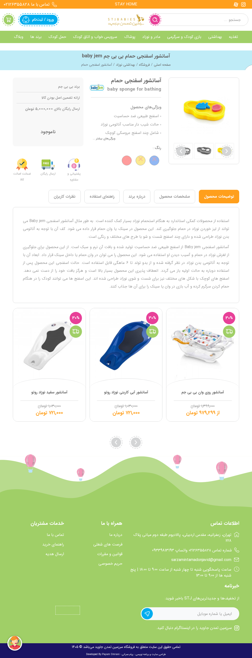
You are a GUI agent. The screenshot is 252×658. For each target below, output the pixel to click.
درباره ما (115, 535)
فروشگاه (144, 64)
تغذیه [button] (233, 37)
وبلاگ (18, 37)
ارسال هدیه (55, 554)
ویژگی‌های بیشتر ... (104, 138)
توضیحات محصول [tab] (219, 196)
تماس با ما (55, 535)
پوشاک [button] (129, 37)
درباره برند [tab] (136, 196)
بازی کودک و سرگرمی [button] (184, 37)
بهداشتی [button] (215, 37)
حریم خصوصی (110, 564)
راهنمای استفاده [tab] (102, 196)
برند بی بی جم (69, 86)
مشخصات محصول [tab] (174, 196)
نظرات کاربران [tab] (65, 196)
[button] (181, 151)
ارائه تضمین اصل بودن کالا (61, 97)
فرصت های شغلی (107, 544)
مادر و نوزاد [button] (151, 37)
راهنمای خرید (53, 544)
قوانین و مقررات (109, 554)
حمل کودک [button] (57, 37)
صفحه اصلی (162, 64)
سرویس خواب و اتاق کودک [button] (95, 37)
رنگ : (157, 148)
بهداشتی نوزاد (125, 64)
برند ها (36, 37)
